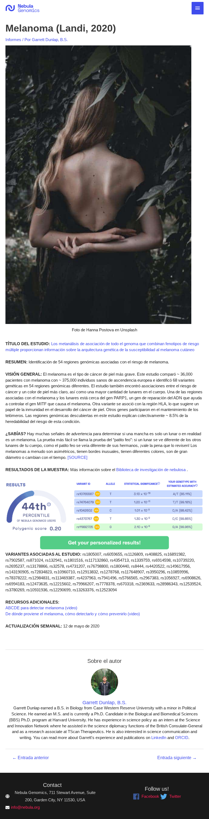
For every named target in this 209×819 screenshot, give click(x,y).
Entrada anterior (30, 758)
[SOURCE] (77, 457)
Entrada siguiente (177, 758)
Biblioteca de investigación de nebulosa (150, 470)
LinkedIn (158, 737)
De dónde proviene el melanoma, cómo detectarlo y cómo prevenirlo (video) (72, 614)
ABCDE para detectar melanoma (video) (41, 608)
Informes (13, 40)
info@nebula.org (25, 807)
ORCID (181, 737)
